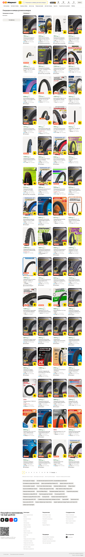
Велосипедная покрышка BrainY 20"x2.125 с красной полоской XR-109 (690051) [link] (59, 159)
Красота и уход (27, 530)
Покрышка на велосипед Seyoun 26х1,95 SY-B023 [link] (74, 38)
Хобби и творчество (28, 532)
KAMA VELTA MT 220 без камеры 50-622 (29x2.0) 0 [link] (74, 99)
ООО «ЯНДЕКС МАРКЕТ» (78, 553)
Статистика (5, 554)
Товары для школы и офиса (29, 538)
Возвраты (44, 522)
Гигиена (25, 520)
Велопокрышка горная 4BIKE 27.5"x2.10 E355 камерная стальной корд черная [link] (29, 311)
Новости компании (70, 514)
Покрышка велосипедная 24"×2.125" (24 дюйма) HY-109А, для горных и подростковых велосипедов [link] (60, 38)
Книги (25, 536)
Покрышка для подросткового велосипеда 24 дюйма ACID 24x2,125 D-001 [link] (59, 340)
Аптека (25, 528)
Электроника (26, 522)
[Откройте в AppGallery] (11, 521)
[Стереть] (46, 2)
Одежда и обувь (27, 524)
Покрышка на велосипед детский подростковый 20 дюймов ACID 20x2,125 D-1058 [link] (59, 402)
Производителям (69, 518)
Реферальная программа (71, 516)
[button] (27, 13)
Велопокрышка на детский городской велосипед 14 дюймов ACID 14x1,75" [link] (44, 432)
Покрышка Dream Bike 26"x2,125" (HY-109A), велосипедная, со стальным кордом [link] (29, 189)
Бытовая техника (27, 518)
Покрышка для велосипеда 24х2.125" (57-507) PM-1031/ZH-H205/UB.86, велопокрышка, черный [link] (44, 99)
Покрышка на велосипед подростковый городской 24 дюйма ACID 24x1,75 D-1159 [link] (75, 189)
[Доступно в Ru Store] (15, 521)
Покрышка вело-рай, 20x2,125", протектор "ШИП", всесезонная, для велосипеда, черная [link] (74, 402)
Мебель (25, 516)
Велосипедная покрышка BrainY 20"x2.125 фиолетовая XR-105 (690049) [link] (29, 99)
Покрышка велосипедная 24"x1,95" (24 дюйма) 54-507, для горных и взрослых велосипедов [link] (44, 69)
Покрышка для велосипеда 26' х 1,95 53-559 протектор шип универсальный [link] (59, 129)
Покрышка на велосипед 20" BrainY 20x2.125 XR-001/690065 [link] (44, 189)
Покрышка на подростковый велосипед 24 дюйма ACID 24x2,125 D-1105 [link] (29, 340)
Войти (79, 2)
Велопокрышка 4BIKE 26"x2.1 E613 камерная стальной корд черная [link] (60, 99)
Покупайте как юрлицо (47, 518)
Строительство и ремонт (29, 544)
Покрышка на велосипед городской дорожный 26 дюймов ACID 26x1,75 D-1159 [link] (75, 340)
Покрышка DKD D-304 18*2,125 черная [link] (58, 462)
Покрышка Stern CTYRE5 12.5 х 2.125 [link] (29, 402)
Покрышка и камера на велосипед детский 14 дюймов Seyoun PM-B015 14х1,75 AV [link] (28, 462)
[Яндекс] (81, 555)
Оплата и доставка (46, 516)
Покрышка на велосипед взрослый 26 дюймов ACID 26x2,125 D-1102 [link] (44, 462)
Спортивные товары (28, 540)
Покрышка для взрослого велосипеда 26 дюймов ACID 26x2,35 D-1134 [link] (28, 38)
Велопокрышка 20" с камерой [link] (73, 159)
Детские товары (27, 546)
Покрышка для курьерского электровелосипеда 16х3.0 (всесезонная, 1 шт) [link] (44, 250)
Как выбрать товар (46, 514)
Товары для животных (28, 542)
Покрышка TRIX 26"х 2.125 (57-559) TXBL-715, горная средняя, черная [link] (29, 69)
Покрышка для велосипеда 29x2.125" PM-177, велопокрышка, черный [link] (59, 220)
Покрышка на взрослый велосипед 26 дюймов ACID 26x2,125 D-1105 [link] (44, 402)
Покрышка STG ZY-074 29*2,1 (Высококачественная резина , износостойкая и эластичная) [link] (44, 311)
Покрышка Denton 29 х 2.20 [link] (59, 431)
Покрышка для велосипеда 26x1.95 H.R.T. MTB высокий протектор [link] (29, 250)
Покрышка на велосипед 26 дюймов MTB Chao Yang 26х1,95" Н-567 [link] (59, 69)
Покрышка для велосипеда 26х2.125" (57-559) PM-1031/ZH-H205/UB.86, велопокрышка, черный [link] (74, 432)
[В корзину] (35, 32)
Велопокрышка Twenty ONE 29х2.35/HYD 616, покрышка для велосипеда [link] (44, 129)
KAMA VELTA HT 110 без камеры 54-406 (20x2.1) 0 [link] (44, 38)
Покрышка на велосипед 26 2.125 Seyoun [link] (59, 370)
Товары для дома (27, 526)
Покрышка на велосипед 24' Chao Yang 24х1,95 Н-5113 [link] (60, 250)
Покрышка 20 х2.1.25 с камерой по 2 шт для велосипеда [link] (73, 250)
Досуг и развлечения (28, 514)
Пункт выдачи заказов (71, 520)
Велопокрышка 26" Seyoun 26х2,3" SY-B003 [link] (44, 159)
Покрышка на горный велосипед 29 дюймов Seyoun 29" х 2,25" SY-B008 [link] (29, 370)
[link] (28, 481)
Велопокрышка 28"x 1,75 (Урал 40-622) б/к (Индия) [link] (74, 220)
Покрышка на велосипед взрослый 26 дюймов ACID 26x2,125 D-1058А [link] (44, 340)
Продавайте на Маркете (47, 538)
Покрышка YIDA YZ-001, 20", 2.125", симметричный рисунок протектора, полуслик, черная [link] (29, 432)
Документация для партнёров (49, 540)
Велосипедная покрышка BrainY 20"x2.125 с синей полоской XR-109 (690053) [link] (29, 220)
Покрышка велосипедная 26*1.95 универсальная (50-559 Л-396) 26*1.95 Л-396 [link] (29, 159)
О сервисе (44, 520)
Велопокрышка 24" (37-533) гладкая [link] (60, 311)
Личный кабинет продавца (48, 536)
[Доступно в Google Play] (7, 521)
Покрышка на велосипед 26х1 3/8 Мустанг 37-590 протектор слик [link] (74, 69)
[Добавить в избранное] (35, 17)
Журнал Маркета (46, 524)
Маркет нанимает (70, 522)
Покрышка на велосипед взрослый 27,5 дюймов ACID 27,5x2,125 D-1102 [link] (60, 280)
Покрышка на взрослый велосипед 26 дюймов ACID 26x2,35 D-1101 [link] (75, 311)
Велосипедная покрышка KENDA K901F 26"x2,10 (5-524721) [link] (74, 280)
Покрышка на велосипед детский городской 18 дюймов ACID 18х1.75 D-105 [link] (75, 370)
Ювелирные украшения (29, 548)
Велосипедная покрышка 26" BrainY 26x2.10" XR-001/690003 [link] (44, 280)
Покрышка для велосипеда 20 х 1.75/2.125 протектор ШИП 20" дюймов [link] (59, 189)
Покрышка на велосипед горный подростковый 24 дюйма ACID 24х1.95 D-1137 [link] (44, 220)
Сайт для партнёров (46, 542)
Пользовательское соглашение (17, 554)
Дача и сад (26, 534)
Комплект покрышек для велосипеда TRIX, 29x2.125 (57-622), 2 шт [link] (44, 372)
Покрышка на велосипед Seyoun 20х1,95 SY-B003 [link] (74, 462)
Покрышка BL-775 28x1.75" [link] (74, 128)
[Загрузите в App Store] (2, 521)
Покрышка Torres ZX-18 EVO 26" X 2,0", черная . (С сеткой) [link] (29, 280)
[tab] (6, 6)
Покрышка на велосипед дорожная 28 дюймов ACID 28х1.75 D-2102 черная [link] (29, 129)
